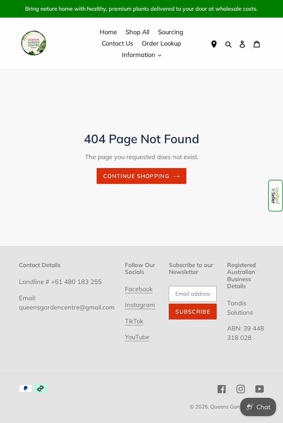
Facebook (139, 289)
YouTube (137, 337)
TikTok (134, 321)
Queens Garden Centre (237, 406)
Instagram (140, 305)
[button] (275, 195)
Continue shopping (136, 176)
